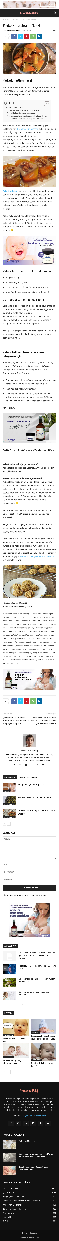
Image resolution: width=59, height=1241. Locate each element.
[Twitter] (20, 36)
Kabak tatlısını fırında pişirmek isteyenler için (29, 116)
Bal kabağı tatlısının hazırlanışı (22, 113)
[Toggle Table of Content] (45, 103)
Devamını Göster (28, 1005)
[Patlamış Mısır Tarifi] (9, 1144)
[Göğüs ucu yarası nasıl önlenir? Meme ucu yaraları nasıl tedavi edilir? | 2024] (9, 1157)
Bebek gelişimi (10, 191)
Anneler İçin (17, 19)
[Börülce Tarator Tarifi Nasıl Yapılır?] (9, 800)
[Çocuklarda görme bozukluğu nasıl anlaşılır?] (9, 995)
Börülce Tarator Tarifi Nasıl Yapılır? (36, 797)
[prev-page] (4, 824)
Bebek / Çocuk (8, 1035)
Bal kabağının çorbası (27, 129)
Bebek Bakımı (8, 1057)
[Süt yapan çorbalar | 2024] (9, 787)
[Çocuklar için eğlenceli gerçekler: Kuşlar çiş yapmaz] (9, 982)
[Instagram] (21, 764)
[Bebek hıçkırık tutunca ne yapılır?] (16, 1027)
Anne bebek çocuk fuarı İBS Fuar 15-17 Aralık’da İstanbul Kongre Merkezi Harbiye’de (43, 720)
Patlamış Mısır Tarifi (28, 1141)
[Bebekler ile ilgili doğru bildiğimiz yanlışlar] (16, 1050)
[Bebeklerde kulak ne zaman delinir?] (43, 1052)
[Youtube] (44, 764)
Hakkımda (33, 1233)
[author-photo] (29, 747)
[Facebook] (14, 36)
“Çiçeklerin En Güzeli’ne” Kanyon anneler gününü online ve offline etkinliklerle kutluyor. (37, 955)
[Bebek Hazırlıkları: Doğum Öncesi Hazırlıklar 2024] (9, 1170)
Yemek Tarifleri (30, 19)
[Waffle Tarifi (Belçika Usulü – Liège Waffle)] (9, 813)
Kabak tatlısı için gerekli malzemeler (25, 110)
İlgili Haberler (9, 777)
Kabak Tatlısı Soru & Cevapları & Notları (26, 119)
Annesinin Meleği (13, 30)
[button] (4, 13)
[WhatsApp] (33, 36)
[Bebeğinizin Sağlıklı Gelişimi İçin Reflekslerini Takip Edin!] (43, 1026)
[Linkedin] (39, 36)
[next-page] (9, 824)
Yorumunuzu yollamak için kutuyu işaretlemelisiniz (27, 895)
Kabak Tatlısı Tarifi (14, 107)
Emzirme (7, 791)
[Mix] (33, 1123)
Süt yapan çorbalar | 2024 (31, 784)
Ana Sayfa (6, 19)
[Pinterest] (27, 36)
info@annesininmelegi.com (33, 1115)
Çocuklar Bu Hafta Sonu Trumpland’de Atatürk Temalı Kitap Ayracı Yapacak (16, 720)
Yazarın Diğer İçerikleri (28, 777)
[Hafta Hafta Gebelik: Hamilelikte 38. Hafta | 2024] (9, 969)
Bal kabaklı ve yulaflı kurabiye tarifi (37, 556)
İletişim (24, 1233)
